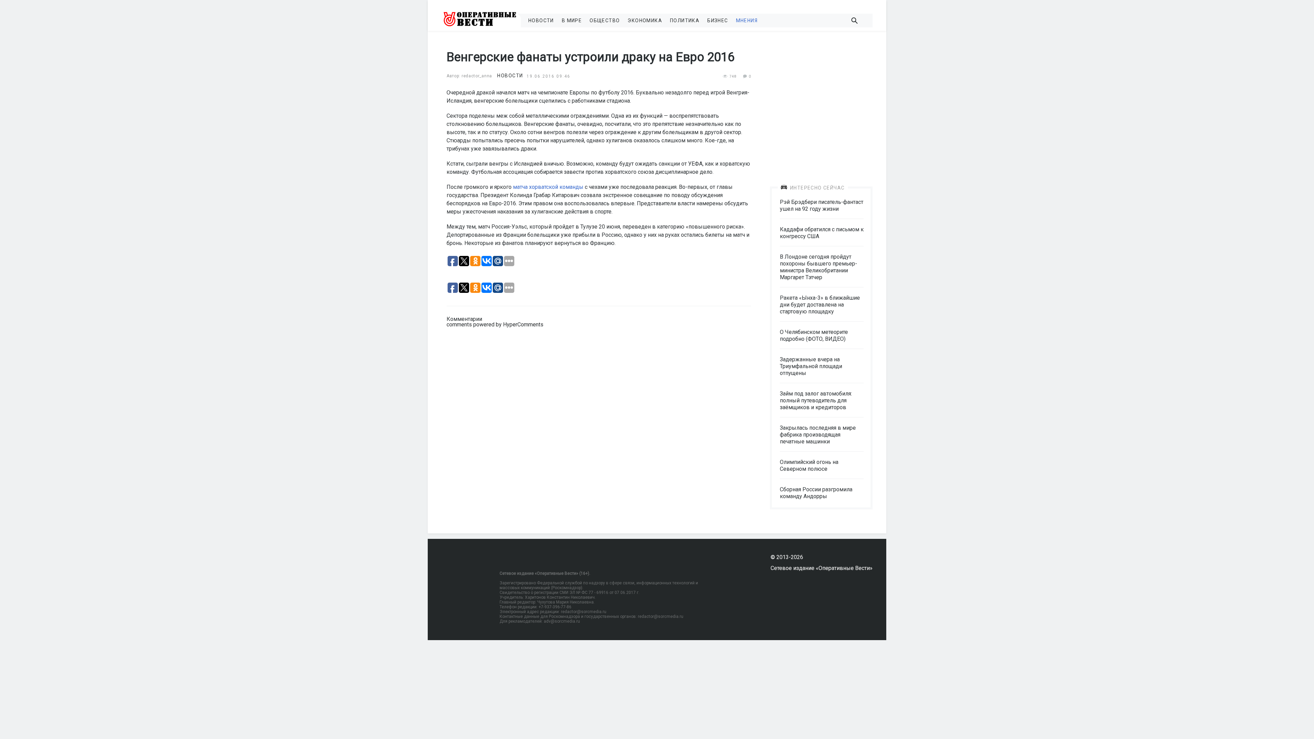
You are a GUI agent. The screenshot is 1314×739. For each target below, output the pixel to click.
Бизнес (717, 20)
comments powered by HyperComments (495, 324)
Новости (541, 20)
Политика (684, 20)
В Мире (572, 20)
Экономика (645, 20)
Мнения (747, 20)
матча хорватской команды (548, 187)
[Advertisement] (821, 103)
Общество (605, 20)
